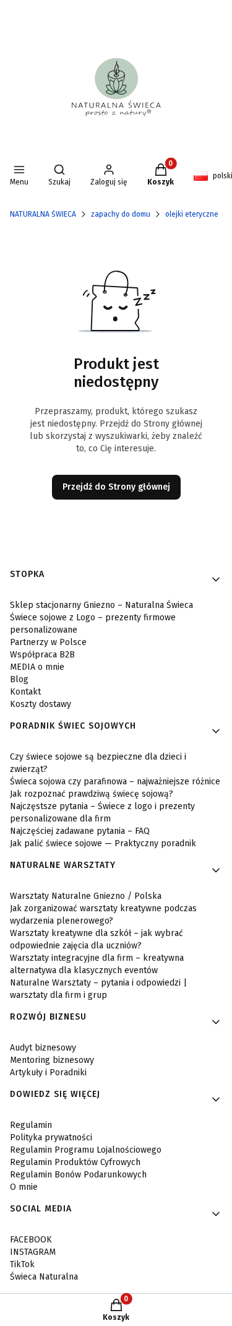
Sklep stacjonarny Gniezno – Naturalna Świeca (101, 605)
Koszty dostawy (40, 704)
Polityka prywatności (51, 1137)
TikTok (22, 1264)
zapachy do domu (120, 214)
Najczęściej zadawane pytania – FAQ (80, 831)
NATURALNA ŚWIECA (43, 214)
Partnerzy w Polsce (48, 642)
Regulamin (31, 1125)
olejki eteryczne (191, 214)
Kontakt (25, 692)
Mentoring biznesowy (52, 1060)
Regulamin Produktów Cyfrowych (75, 1162)
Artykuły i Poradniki (48, 1072)
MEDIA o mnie (37, 667)
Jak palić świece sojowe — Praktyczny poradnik (103, 843)
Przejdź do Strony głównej (116, 487)
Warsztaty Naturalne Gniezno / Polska (85, 896)
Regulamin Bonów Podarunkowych (78, 1174)
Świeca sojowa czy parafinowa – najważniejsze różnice (115, 781)
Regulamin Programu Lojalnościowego (85, 1150)
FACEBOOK (31, 1239)
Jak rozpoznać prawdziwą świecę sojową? (91, 794)
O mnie (24, 1187)
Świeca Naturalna (44, 1277)
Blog (19, 679)
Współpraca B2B (42, 654)
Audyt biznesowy (43, 1047)
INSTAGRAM (33, 1252)
